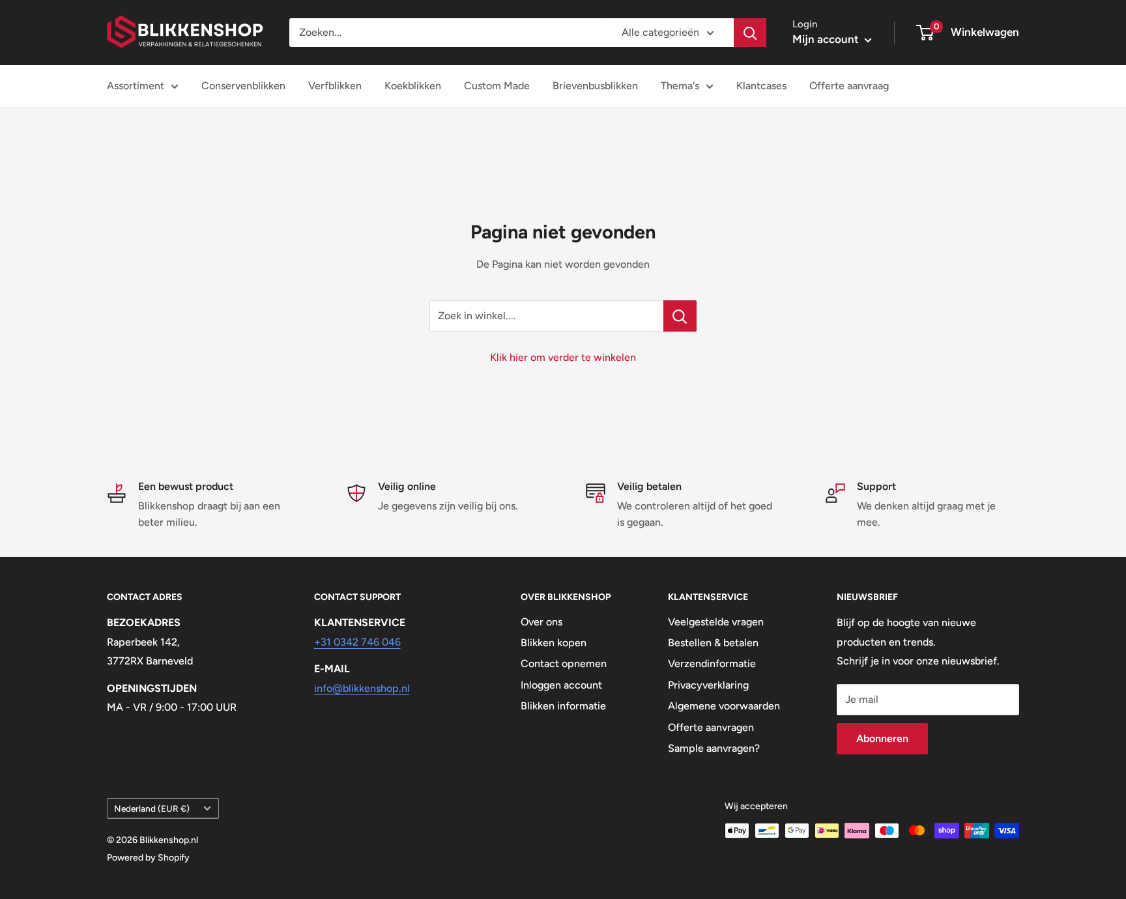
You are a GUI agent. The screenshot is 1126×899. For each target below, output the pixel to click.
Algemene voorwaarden (724, 706)
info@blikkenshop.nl (362, 688)
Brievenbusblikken (595, 85)
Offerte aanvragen (711, 727)
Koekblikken (412, 85)
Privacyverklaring (708, 685)
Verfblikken (335, 85)
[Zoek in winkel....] (680, 316)
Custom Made (497, 85)
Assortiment (135, 85)
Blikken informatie (563, 706)
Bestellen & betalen (713, 642)
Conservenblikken (243, 85)
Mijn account (826, 39)
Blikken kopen (553, 642)
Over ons (541, 622)
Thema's (680, 85)
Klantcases (761, 85)
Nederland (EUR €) (152, 808)
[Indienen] (750, 32)
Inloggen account (561, 685)
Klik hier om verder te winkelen (563, 357)
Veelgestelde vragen (716, 622)
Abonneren (882, 738)
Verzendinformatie (712, 663)
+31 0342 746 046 (357, 642)
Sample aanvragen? (714, 748)
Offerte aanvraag (849, 85)
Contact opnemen (564, 663)
